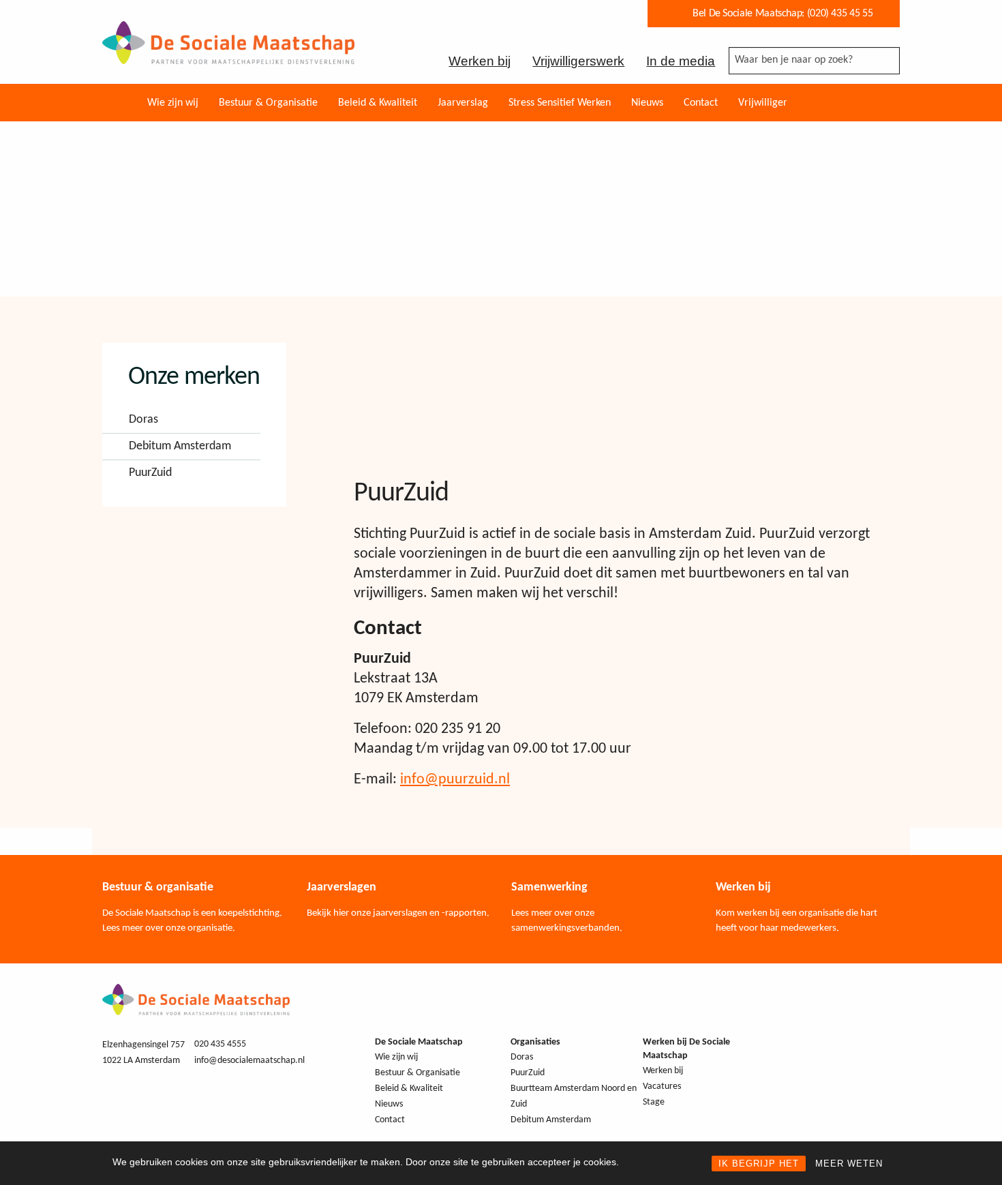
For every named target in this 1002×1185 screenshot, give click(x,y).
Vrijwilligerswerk (578, 61)
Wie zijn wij (172, 102)
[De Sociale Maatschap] (228, 55)
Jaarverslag (463, 102)
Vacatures (662, 1086)
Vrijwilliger (762, 102)
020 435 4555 (220, 1044)
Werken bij (480, 61)
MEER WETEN (849, 1163)
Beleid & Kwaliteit (377, 102)
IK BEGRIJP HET (758, 1163)
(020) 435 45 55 (840, 13)
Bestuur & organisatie (157, 887)
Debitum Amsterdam (180, 446)
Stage (654, 1102)
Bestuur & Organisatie (268, 102)
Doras (143, 420)
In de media (680, 61)
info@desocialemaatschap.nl (249, 1060)
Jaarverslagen (341, 887)
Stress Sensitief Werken (559, 102)
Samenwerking (549, 887)
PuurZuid (150, 473)
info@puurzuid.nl (455, 779)
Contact (701, 102)
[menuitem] (173, 102)
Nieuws (647, 102)
